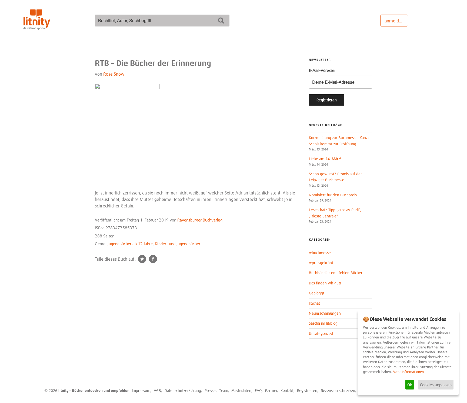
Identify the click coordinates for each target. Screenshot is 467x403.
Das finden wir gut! (325, 283)
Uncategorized (321, 333)
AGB (157, 390)
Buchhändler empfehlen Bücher (335, 272)
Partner (271, 390)
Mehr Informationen (408, 372)
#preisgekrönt (321, 262)
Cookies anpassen (436, 384)
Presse (210, 390)
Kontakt (287, 390)
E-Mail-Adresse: (322, 70)
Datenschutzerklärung (183, 390)
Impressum (141, 390)
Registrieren (307, 390)
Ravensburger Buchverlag (199, 219)
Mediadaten (241, 390)
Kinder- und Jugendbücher (177, 243)
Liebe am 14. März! (325, 158)
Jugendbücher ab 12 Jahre (130, 243)
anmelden (394, 20)
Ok (409, 384)
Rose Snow (113, 74)
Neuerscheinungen (325, 313)
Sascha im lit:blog (323, 323)
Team (223, 390)
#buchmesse (320, 252)
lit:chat (314, 303)
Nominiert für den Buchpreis (333, 195)
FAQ (258, 390)
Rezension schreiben (338, 390)
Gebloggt (316, 293)
